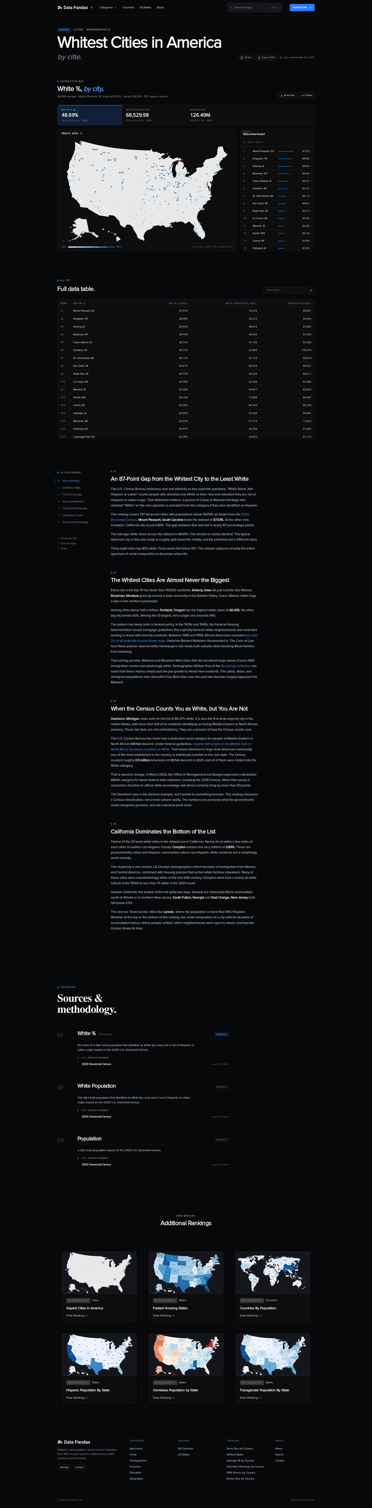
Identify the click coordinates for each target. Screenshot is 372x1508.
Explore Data (300, 7)
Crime (133, 1454)
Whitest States (235, 1454)
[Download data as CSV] (311, 290)
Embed (308, 95)
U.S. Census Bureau (95, 1058)
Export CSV (268, 57)
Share (248, 57)
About (160, 7)
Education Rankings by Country (245, 1466)
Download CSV (67, 538)
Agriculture (136, 1448)
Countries (128, 7)
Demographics (98, 30)
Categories (106, 7)
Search (279, 1454)
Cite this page (66, 543)
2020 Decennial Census (96, 1064)
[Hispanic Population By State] (99, 1368)
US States (145, 7)
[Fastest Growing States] (186, 1286)
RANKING (64, 30)
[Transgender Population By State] (272, 1368)
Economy (135, 1466)
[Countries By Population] (272, 1286)
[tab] (90, 115)
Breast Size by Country (240, 1478)
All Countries (185, 1448)
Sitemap (64, 1467)
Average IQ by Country (240, 1460)
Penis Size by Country (240, 1448)
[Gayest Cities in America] (99, 1286)
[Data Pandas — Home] (74, 7)
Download (289, 95)
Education (135, 1472)
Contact (79, 1467)
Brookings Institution (236, 666)
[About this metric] (81, 133)
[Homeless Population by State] (186, 1368)
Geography (136, 1478)
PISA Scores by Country (241, 1472)
